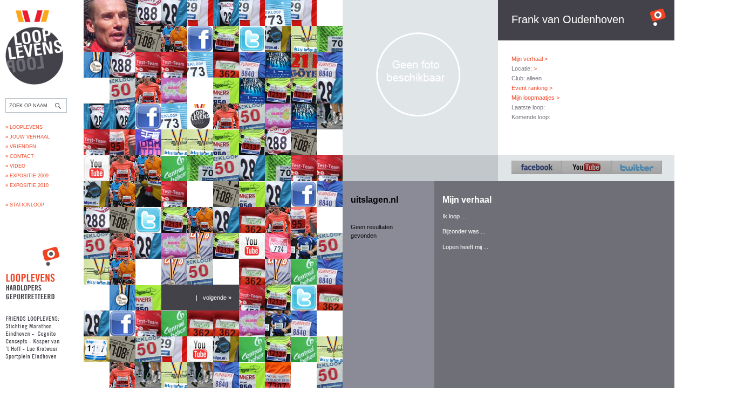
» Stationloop (24, 205)
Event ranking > (531, 88)
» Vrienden (20, 146)
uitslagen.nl (374, 199)
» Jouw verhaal (27, 137)
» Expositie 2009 (27, 175)
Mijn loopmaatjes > (535, 97)
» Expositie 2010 (27, 185)
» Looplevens (24, 127)
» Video (15, 166)
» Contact (19, 156)
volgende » (217, 297)
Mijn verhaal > (529, 59)
